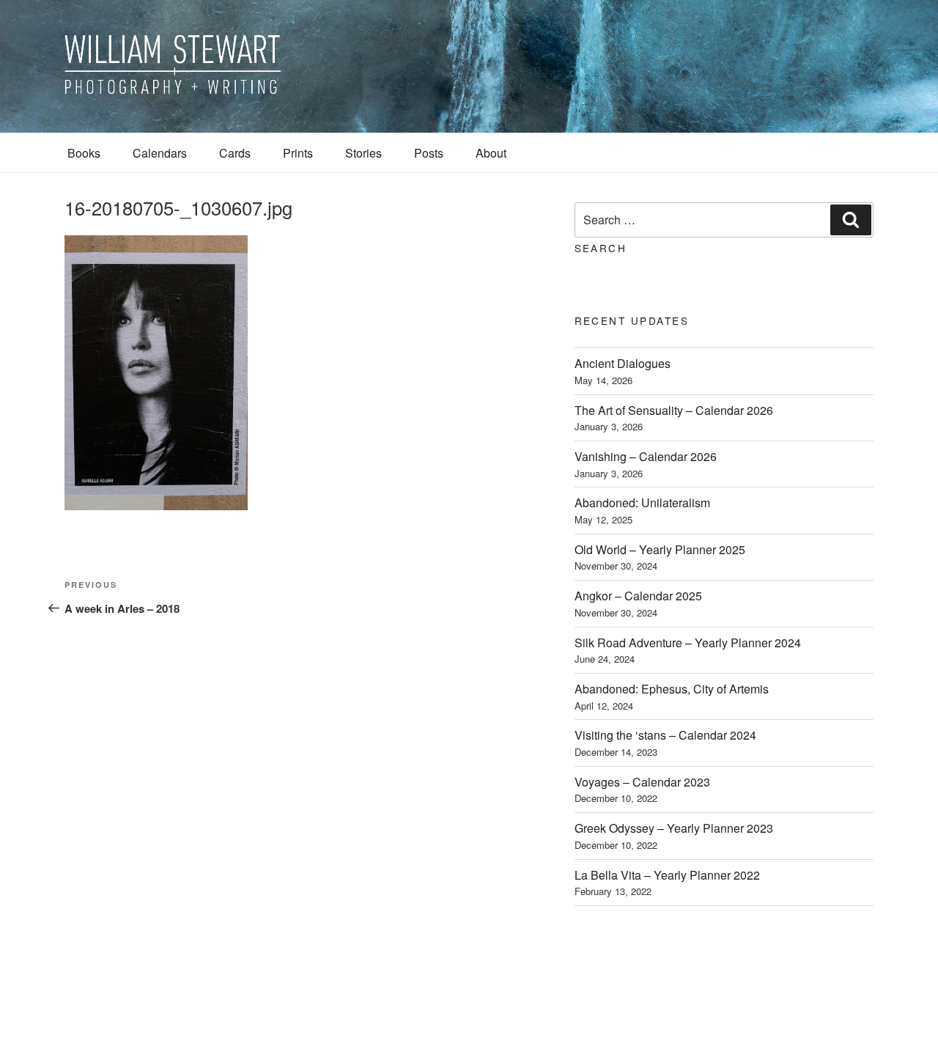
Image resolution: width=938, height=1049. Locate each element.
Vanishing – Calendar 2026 (646, 456)
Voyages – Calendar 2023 (642, 781)
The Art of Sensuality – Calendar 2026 (674, 410)
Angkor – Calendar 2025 (638, 595)
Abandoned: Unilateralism (642, 502)
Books (83, 152)
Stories (363, 152)
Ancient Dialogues (623, 363)
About (491, 152)
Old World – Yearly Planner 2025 (660, 549)
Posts (428, 152)
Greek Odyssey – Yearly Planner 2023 (674, 828)
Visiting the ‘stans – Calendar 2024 (665, 734)
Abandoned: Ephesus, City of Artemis (672, 688)
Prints (298, 152)
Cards (235, 152)
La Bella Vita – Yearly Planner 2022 (667, 874)
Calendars (160, 152)
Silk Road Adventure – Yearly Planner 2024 (688, 642)
